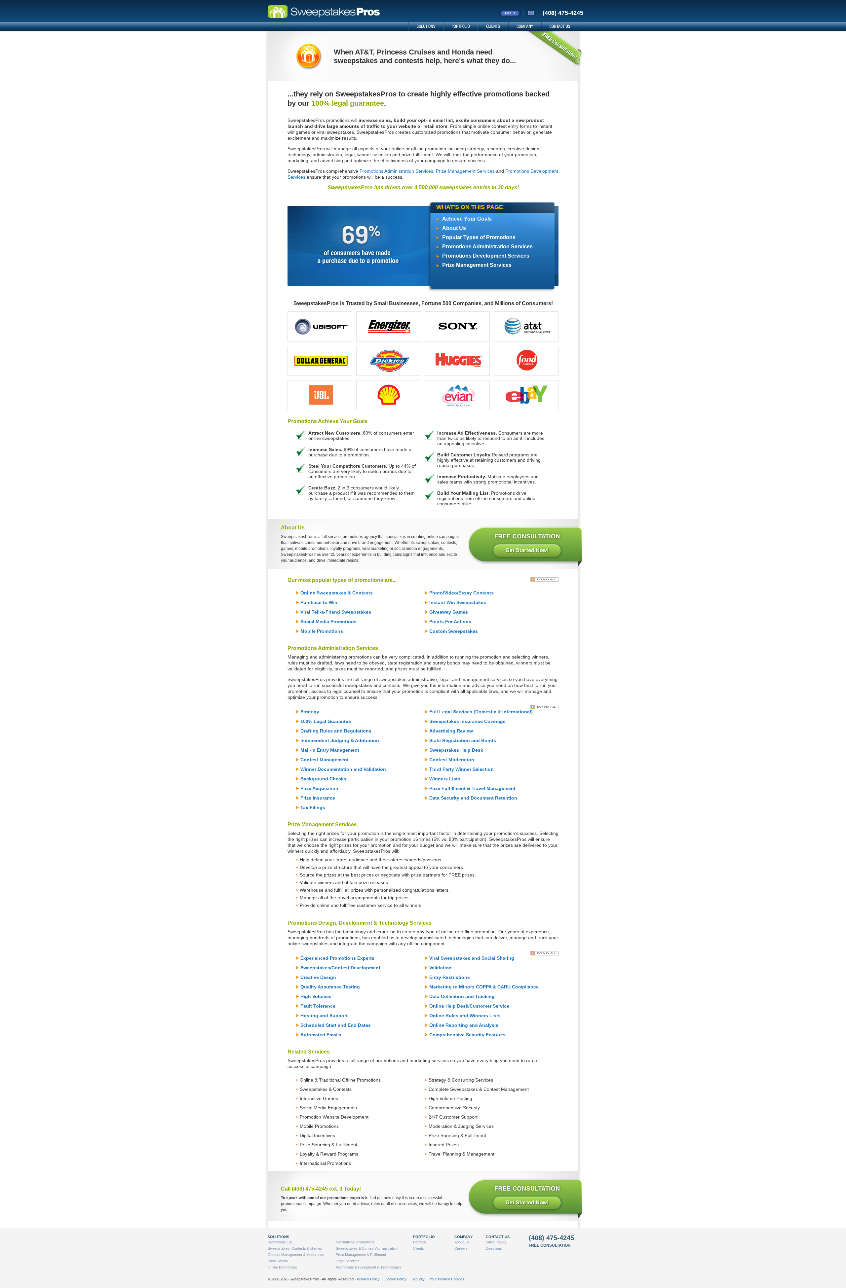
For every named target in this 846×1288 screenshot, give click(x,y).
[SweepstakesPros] (338, 12)
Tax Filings (312, 807)
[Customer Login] (511, 13)
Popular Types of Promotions (479, 237)
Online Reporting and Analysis (463, 1025)
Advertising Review (451, 730)
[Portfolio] (460, 26)
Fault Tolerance (317, 1006)
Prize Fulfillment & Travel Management (472, 788)
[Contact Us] (531, 13)
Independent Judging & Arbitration (339, 740)
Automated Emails (320, 1034)
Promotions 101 (280, 1242)
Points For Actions (450, 621)
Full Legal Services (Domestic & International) (481, 711)
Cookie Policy (395, 1279)
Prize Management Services (465, 171)
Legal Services (348, 1261)
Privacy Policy (368, 1279)
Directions (494, 1248)
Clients (418, 1248)
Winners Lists (444, 778)
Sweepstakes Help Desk (456, 750)
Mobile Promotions (321, 631)
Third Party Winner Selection (461, 769)
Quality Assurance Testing (330, 986)
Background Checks (323, 778)
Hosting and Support (324, 1015)
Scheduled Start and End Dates (335, 1025)
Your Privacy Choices (447, 1279)
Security (418, 1279)
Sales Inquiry (496, 1242)
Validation (440, 967)
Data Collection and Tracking (462, 996)
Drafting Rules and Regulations (335, 730)
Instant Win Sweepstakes (457, 602)
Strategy (309, 711)
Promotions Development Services (485, 256)
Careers (461, 1248)
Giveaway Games (448, 612)
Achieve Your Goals (467, 219)
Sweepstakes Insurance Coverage (467, 721)
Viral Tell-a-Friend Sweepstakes (335, 612)
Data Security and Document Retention (473, 798)
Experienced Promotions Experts (337, 958)
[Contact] (559, 26)
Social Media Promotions (328, 621)
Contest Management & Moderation (296, 1255)
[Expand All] (544, 579)
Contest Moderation (451, 759)
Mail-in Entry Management (329, 750)
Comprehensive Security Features (467, 1034)
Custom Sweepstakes (453, 631)
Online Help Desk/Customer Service (469, 1006)
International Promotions (355, 1242)
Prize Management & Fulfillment (361, 1255)
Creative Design (318, 977)
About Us (454, 228)
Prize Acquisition (319, 788)
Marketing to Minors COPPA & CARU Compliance (484, 986)
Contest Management (324, 759)
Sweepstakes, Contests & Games (295, 1248)
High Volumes (315, 996)
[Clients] (493, 26)
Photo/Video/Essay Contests (461, 592)
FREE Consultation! (554, 49)
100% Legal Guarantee (325, 721)
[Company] (524, 26)
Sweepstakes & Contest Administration (367, 1248)
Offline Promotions (282, 1267)
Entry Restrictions (449, 977)
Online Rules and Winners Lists (465, 1015)
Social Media (278, 1261)
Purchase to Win (318, 602)
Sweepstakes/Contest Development (340, 967)
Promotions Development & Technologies (369, 1267)
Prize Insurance (317, 798)
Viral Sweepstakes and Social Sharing (471, 958)
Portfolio (419, 1242)
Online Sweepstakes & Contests (336, 592)
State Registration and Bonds (462, 740)
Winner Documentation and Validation (343, 769)
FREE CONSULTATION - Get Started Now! (525, 545)
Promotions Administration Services (396, 171)
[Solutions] (425, 26)
